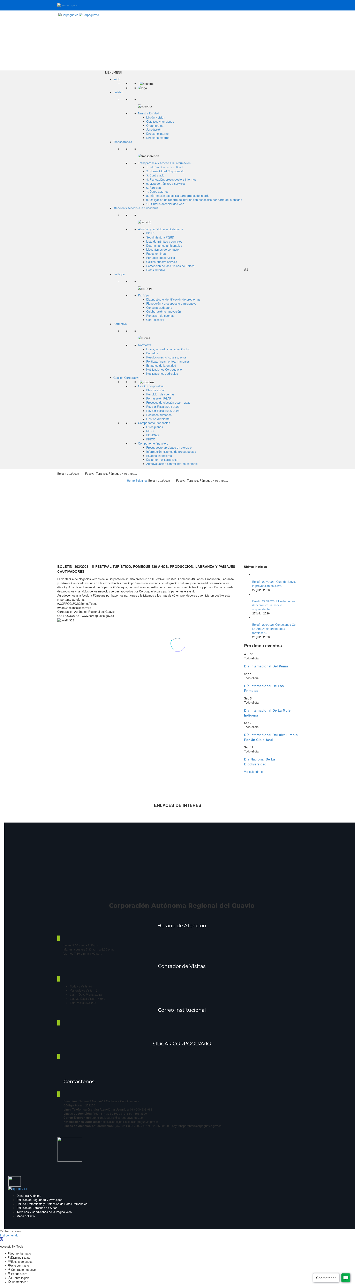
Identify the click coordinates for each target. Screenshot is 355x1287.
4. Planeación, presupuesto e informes (171, 179)
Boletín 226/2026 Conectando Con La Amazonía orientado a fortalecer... (274, 628)
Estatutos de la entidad (161, 365)
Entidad (118, 92)
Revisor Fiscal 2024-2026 (163, 406)
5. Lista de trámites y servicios (166, 183)
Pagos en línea (156, 253)
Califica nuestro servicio (161, 262)
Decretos (152, 353)
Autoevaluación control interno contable (172, 464)
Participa (119, 274)
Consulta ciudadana (159, 307)
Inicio (116, 79)
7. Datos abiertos (157, 191)
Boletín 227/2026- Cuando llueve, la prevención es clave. (274, 584)
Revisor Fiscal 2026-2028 (163, 411)
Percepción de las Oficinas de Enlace (170, 266)
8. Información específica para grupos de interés (177, 196)
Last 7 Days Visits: (82, 994)
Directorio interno (157, 133)
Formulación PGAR (158, 398)
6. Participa (153, 188)
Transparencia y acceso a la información (164, 163)
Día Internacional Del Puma (266, 666)
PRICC (150, 439)
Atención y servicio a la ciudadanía (135, 208)
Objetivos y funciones (160, 121)
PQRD (150, 233)
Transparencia (122, 142)
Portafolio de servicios (160, 258)
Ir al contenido (9, 1235)
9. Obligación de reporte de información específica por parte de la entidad (194, 200)
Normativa (120, 324)
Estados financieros (159, 456)
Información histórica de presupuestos (171, 451)
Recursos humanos (159, 415)
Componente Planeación (154, 423)
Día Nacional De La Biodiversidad (259, 761)
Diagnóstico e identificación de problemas (173, 299)
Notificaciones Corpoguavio (164, 369)
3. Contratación (156, 175)
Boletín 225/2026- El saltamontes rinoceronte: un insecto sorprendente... (273, 605)
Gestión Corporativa (126, 378)
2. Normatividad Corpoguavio (165, 171)
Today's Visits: (79, 986)
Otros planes (154, 427)
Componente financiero (153, 443)
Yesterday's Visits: (82, 990)
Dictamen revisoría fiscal (162, 459)
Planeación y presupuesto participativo (171, 303)
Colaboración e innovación (163, 311)
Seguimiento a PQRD (160, 237)
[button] (113, 72)
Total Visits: (77, 1003)
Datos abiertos (155, 270)
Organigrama (155, 125)
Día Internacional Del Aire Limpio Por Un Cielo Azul (271, 737)
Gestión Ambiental (158, 419)
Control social (155, 320)
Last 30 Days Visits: (83, 999)
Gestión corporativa (151, 386)
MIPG (150, 431)
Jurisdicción (153, 129)
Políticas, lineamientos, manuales (168, 361)
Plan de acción (155, 390)
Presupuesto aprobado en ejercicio (169, 447)
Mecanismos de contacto (162, 249)
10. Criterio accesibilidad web (165, 204)
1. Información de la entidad (164, 167)
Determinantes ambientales (164, 245)
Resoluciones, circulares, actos (166, 357)
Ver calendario (253, 772)
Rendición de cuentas (160, 315)
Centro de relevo (11, 1231)
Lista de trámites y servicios (164, 241)
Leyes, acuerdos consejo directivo (168, 349)
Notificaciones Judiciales (162, 373)
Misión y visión (155, 117)
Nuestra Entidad (148, 113)
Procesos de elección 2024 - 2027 (168, 402)
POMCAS (152, 435)
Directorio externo (157, 138)
